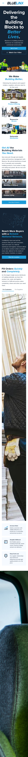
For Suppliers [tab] (19, 289)
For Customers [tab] (7, 289)
